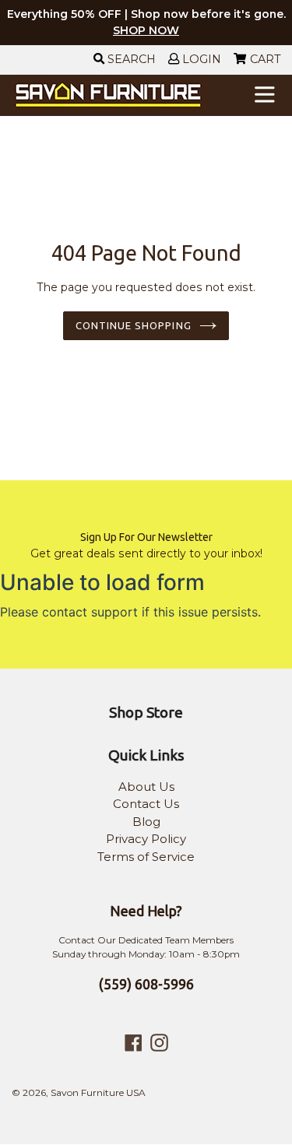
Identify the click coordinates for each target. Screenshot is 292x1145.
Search (130, 59)
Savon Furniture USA (98, 1092)
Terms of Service (146, 856)
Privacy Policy (146, 838)
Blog (146, 821)
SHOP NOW (146, 30)
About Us (146, 786)
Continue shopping (134, 325)
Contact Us (146, 803)
